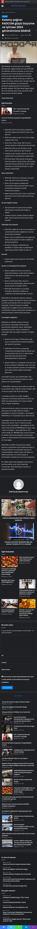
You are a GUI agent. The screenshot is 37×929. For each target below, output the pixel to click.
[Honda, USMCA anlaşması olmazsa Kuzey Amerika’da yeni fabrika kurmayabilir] (7, 843)
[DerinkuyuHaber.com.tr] (18, 6)
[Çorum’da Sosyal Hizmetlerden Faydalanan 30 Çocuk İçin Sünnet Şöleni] (7, 719)
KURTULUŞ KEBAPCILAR (11, 35)
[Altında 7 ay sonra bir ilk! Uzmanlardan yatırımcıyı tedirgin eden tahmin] (27, 603)
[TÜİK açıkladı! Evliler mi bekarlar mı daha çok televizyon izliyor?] (27, 583)
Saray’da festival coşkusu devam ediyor (16, 702)
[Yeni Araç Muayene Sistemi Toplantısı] (10, 603)
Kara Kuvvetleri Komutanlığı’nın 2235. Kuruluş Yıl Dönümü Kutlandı (24, 826)
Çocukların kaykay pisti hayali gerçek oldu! (17, 811)
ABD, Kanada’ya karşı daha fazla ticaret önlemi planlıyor (26, 559)
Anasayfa (6, 12)
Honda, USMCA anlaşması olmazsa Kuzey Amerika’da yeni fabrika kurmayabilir (23, 843)
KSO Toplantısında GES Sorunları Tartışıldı (22, 735)
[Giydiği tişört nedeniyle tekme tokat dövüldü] (7, 752)
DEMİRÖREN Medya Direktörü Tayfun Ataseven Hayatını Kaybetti (24, 772)
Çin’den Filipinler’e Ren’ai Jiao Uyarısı (15, 758)
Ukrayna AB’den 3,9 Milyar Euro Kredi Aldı (17, 1)
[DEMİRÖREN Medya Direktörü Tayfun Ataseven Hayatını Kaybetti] (7, 773)
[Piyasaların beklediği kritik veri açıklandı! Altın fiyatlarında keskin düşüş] (10, 561)
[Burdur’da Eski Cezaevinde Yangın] (7, 782)
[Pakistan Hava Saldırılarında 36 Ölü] (7, 818)
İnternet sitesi (6, 669)
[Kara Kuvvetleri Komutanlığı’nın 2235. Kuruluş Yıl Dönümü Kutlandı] (7, 827)
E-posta (4, 662)
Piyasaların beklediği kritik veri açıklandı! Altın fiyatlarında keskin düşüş (9, 571)
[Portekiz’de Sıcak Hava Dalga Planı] (7, 728)
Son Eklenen (18, 696)
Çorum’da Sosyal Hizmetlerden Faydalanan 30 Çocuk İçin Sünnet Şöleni (24, 719)
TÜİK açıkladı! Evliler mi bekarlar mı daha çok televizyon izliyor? (27, 592)
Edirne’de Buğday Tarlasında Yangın (14, 707)
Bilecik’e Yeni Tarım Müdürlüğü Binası (8, 581)
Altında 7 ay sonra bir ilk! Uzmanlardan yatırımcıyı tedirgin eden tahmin (26, 612)
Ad (3, 655)
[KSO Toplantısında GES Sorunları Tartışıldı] (7, 111)
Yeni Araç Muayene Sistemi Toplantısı (8, 611)
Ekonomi (12, 12)
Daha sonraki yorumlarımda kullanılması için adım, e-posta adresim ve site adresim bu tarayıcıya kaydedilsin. (18, 679)
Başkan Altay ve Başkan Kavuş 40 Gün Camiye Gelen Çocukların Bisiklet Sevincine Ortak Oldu (18, 764)
